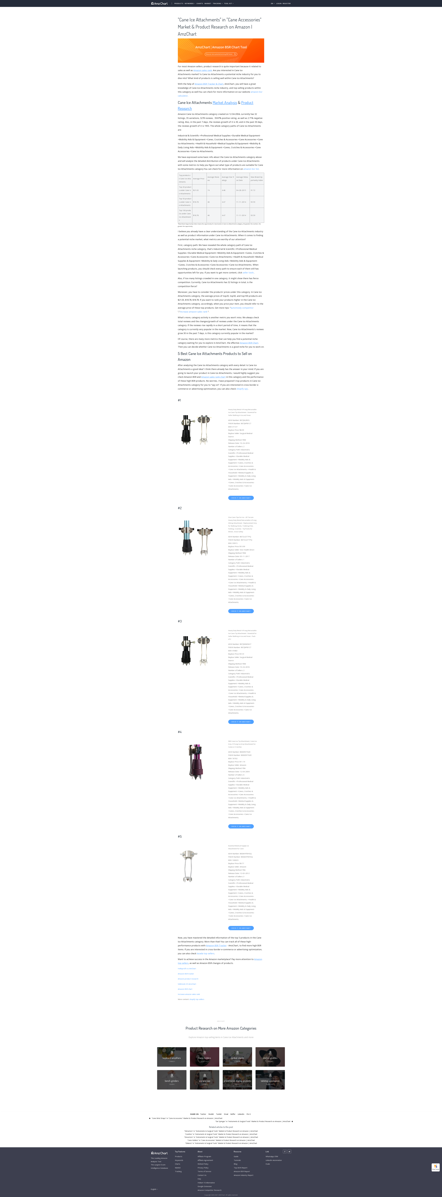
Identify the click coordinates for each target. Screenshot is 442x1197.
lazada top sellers (205, 953)
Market (208, 3)
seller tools (248, 272)
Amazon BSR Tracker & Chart (209, 83)
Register (287, 3)
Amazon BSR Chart (249, 342)
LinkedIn (241, 1114)
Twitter (203, 1114)
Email (226, 1114)
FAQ (199, 1179)
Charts (199, 3)
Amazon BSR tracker (186, 974)
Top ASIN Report (240, 1168)
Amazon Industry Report (243, 1175)
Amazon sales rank (202, 70)
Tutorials (237, 1160)
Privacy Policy (203, 1168)
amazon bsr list (251, 169)
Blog (235, 1164)
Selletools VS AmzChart (187, 984)
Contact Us (202, 1175)
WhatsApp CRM (272, 1156)
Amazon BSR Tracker (216, 945)
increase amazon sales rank (193, 311)
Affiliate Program (204, 1156)
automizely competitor (242, 307)
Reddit (211, 1114)
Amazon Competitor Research (209, 1190)
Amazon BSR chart (185, 989)
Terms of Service (204, 1171)
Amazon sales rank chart (213, 377)
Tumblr (219, 1114)
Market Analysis (225, 102)
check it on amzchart (241, 498)
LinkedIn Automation (274, 1160)
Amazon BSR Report (242, 1171)
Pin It (249, 1114)
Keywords (179, 1160)
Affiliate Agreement (205, 1160)
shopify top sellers (196, 999)
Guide (236, 1156)
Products (178, 3)
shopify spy (242, 388)
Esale (268, 1164)
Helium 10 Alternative (206, 1182)
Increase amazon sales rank (189, 994)
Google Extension (205, 1186)
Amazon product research (188, 979)
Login (279, 3)
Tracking (178, 1171)
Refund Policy (203, 1164)
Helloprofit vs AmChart (187, 968)
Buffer (232, 1114)
